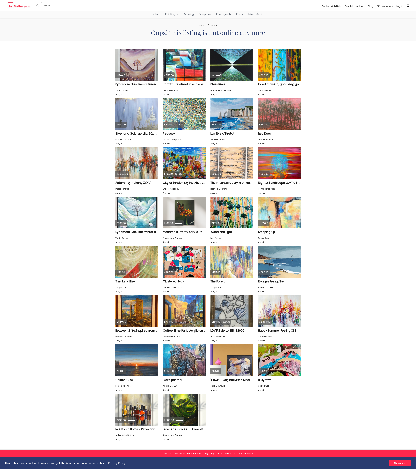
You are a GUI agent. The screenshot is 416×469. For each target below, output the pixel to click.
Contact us (179, 453)
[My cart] (408, 5)
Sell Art (360, 6)
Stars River (217, 84)
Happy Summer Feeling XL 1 (277, 331)
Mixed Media (255, 14)
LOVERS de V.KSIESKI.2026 (227, 331)
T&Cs (219, 453)
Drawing (189, 14)
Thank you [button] (400, 463)
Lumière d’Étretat (222, 133)
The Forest (217, 281)
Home (202, 25)
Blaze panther (172, 380)
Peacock (169, 133)
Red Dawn (265, 133)
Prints (239, 14)
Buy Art (349, 6)
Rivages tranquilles (271, 281)
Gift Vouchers (384, 6)
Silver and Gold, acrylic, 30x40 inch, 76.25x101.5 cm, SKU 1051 (156, 133)
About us (167, 453)
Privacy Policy (194, 453)
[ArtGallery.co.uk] (19, 5)
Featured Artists (331, 6)
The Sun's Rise (125, 281)
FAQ (206, 453)
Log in (399, 6)
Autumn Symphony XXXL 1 (133, 183)
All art (156, 14)
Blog (370, 6)
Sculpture (205, 14)
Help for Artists (245, 453)
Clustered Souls (174, 281)
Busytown (265, 380)
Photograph (223, 14)
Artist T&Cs (230, 453)
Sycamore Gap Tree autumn (135, 84)
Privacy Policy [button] (117, 463)
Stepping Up (266, 232)
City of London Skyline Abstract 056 (187, 183)
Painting (171, 14)
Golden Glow (124, 380)
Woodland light (221, 232)
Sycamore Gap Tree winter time (137, 232)
